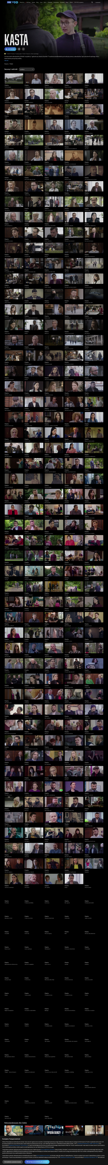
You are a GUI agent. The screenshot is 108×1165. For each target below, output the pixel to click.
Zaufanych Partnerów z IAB (67, 1157)
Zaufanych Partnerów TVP (91, 1157)
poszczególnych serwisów (47, 1149)
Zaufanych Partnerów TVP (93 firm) (18, 1145)
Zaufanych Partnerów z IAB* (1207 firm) (88, 1143)
